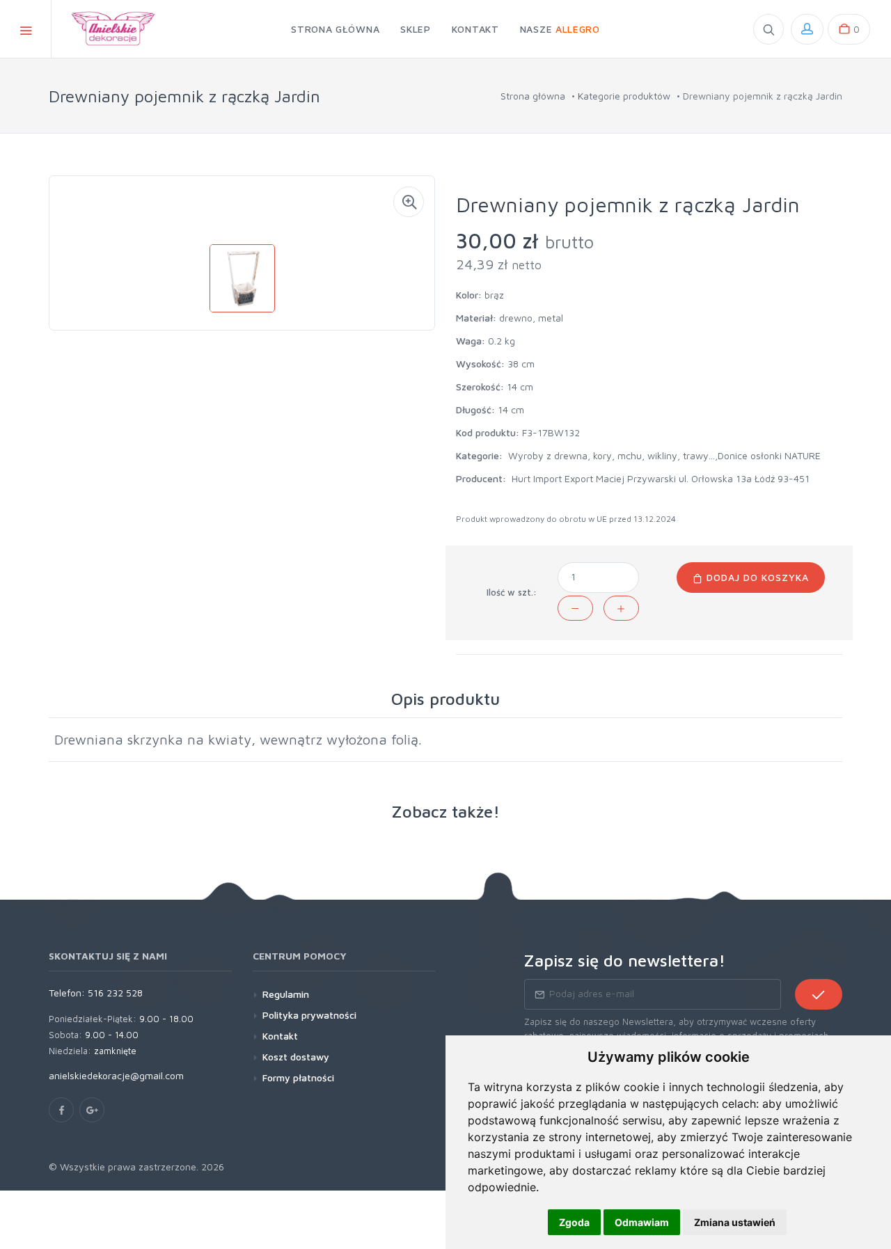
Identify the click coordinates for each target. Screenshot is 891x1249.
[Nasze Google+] (91, 1109)
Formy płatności (298, 1077)
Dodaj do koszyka (756, 577)
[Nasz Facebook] (61, 1109)
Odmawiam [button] (642, 1222)
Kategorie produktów (624, 96)
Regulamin (285, 994)
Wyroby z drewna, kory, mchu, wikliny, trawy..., (613, 455)
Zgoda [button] (574, 1222)
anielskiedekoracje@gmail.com (116, 1075)
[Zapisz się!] (818, 994)
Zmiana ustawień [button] (734, 1222)
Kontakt (280, 1036)
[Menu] (26, 29)
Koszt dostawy (295, 1057)
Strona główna (532, 96)
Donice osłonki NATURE (769, 455)
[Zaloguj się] (807, 29)
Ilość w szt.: (512, 592)
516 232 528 (115, 993)
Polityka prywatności (309, 1015)
